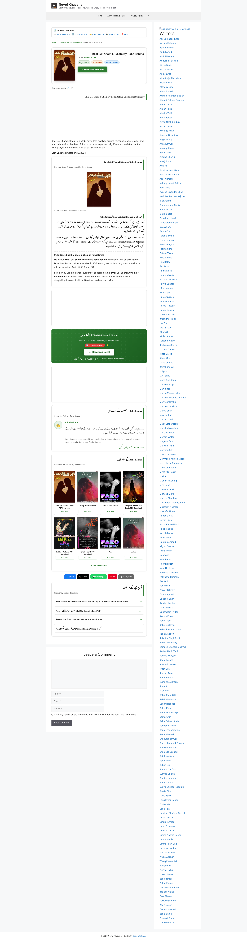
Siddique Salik (167, 756)
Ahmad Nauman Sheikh (172, 95)
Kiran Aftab (165, 358)
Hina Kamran (166, 288)
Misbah (163, 476)
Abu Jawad (165, 74)
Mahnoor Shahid (168, 402)
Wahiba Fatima (167, 852)
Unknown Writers (168, 848)
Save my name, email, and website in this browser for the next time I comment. (95, 714)
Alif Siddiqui (166, 117)
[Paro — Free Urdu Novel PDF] (110, 533)
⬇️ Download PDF (79, 34)
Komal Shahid (167, 367)
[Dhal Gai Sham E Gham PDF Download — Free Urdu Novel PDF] (64, 487)
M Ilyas (163, 371)
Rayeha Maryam (168, 655)
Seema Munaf (167, 734)
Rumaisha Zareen (169, 682)
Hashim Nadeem (168, 279)
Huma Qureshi (167, 297)
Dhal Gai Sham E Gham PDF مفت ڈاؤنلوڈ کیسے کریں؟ (78, 610)
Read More (64, 511)
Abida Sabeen (167, 69)
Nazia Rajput (166, 529)
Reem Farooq (166, 660)
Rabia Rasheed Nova (170, 629)
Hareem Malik (167, 275)
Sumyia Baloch (167, 773)
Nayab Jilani (166, 520)
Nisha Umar (166, 550)
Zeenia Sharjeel (168, 909)
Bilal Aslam (165, 200)
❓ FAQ (124, 34)
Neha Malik (165, 537)
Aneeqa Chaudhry (169, 135)
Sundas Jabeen (168, 778)
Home (99, 16)
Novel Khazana (70, 4)
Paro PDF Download (110, 506)
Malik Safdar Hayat (169, 424)
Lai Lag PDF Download (87, 506)
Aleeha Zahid (166, 113)
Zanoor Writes (167, 892)
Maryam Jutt (166, 450)
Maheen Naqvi (167, 384)
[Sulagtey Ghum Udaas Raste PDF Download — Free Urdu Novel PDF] (133, 487)
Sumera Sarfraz (168, 769)
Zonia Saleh (166, 913)
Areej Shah (165, 161)
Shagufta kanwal (168, 738)
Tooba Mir (165, 804)
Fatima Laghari (167, 244)
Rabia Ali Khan (167, 625)
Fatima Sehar (166, 249)
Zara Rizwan (166, 896)
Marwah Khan (167, 445)
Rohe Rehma (166, 677)
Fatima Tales (166, 253)
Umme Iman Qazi (168, 843)
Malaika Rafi (166, 415)
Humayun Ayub (167, 301)
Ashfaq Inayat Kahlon (171, 183)
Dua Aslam (165, 227)
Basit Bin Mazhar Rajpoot (172, 196)
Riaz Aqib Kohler (168, 664)
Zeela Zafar (165, 905)
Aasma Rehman (168, 43)
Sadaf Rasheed (167, 703)
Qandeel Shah (167, 599)
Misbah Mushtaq (168, 480)
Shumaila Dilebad (169, 752)
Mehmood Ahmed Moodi (172, 459)
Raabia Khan (166, 616)
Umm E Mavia (167, 830)
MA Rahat (165, 375)
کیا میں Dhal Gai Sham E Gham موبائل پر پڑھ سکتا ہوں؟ (78, 628)
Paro (110, 552)
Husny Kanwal (167, 310)
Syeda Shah (166, 791)
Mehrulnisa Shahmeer (171, 463)
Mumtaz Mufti (167, 494)
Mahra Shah (166, 410)
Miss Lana (165, 485)
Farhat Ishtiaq (167, 240)
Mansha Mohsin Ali (169, 428)
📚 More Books (112, 34)
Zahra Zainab (166, 883)
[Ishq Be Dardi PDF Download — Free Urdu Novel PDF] (87, 533)
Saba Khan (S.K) (168, 695)
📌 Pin (112, 577)
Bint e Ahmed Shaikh (170, 205)
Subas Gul (165, 765)
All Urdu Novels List (116, 16)
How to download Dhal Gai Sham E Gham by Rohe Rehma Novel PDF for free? (92, 601)
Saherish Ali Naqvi (169, 712)
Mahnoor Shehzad (169, 406)
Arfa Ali (163, 165)
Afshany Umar (167, 87)
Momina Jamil (167, 489)
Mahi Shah (165, 389)
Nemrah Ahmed (168, 542)
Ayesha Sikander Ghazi (171, 192)
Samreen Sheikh (168, 725)
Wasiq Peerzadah (169, 861)
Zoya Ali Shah (167, 918)
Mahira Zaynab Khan (170, 393)
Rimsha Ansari (167, 673)
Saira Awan (165, 717)
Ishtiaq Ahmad (167, 336)
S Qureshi (165, 690)
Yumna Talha (166, 870)
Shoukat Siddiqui (168, 747)
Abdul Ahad (166, 52)
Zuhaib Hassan (167, 922)
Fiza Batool (165, 262)
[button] (149, 16)
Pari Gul (164, 581)
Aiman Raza (166, 109)
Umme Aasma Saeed (171, 835)
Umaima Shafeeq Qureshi (173, 813)
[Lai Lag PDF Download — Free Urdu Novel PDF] (87, 487)
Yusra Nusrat (166, 874)
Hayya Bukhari (167, 284)
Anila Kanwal (166, 144)
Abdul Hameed (167, 56)
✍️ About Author (96, 34)
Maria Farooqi (167, 432)
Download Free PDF (94, 69)
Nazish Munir (166, 533)
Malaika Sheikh (167, 419)
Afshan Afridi (166, 82)
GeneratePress (139, 936)
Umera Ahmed (167, 822)
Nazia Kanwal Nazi (169, 524)
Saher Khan (165, 708)
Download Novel (101, 352)
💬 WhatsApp (98, 577)
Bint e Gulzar (166, 209)
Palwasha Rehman (169, 577)
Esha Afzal (165, 231)
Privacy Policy (136, 16)
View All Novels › (99, 565)
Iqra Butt (164, 323)
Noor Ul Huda (167, 568)
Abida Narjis (166, 65)
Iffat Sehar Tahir (168, 319)
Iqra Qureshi (166, 327)
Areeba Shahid (167, 157)
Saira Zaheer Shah (169, 721)
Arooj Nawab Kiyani (170, 170)
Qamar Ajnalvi (167, 594)
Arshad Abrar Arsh (169, 174)
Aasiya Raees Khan (169, 39)
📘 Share (70, 577)
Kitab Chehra (166, 362)
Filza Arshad (166, 257)
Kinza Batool (166, 354)
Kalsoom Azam (167, 340)
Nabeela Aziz (166, 515)
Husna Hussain (167, 305)
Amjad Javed (166, 126)
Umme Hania (166, 839)
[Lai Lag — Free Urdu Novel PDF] (133, 533)
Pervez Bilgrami (167, 590)
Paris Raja (165, 585)
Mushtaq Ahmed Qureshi (172, 502)
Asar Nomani (166, 179)
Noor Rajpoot (166, 564)
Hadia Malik (166, 270)
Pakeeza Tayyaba (169, 572)
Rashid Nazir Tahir (169, 651)
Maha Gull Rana (168, 380)
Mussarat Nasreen (169, 507)
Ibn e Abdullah (167, 314)
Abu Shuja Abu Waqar (171, 78)
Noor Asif (164, 555)
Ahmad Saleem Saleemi (172, 100)
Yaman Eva (165, 865)
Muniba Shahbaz (168, 498)
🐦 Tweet (83, 577)
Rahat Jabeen (167, 633)
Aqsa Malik (165, 152)
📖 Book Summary (62, 34)
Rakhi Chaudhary (168, 642)
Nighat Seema (167, 546)
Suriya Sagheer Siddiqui (172, 787)
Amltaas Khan (167, 130)
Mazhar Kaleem (168, 454)
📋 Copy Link (126, 577)
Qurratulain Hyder (169, 612)
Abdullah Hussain (169, 60)
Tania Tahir (165, 795)
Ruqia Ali (164, 686)
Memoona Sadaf (168, 467)
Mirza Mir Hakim (168, 472)
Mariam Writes (167, 437)
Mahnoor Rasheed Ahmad (173, 397)
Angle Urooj (166, 139)
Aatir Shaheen (167, 47)
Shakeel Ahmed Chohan (172, 743)
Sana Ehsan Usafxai (170, 730)
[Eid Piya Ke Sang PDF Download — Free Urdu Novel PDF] (64, 533)
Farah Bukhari (167, 235)
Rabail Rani (165, 620)
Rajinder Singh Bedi (170, 638)
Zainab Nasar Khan (169, 887)
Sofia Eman (165, 760)
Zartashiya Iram (168, 900)
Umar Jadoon (167, 817)
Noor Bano (165, 559)
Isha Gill (164, 332)
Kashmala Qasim (168, 345)
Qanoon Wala (166, 607)
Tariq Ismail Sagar (169, 800)
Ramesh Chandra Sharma (173, 647)
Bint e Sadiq (166, 214)
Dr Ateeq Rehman (169, 222)
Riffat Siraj (165, 668)
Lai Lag (133, 552)
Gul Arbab (165, 266)
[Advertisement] (99, 120)
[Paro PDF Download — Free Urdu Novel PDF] (110, 487)
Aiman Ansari (166, 104)
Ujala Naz (165, 808)
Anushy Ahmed (167, 148)
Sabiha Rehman (168, 699)
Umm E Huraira (167, 826)
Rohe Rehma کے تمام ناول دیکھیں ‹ (131, 446)
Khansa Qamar (167, 349)
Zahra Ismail (166, 878)
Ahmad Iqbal (166, 91)
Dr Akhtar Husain (168, 218)
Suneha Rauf (166, 782)
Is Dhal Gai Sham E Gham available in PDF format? (80, 619)
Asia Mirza (165, 187)
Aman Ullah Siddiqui (170, 122)
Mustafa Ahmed (168, 511)
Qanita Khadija (167, 603)
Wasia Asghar (167, 857)
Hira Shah (165, 292)
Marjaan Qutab (167, 441)
